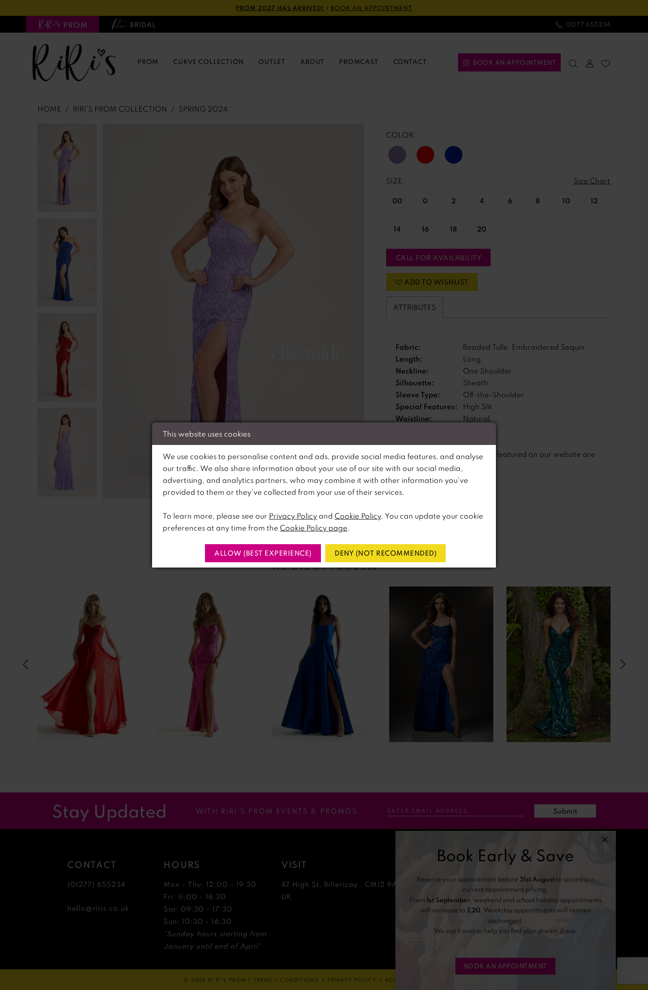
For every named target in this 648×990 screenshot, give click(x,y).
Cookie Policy (358, 515)
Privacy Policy (293, 515)
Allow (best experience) (263, 553)
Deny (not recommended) (385, 553)
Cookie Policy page (313, 527)
